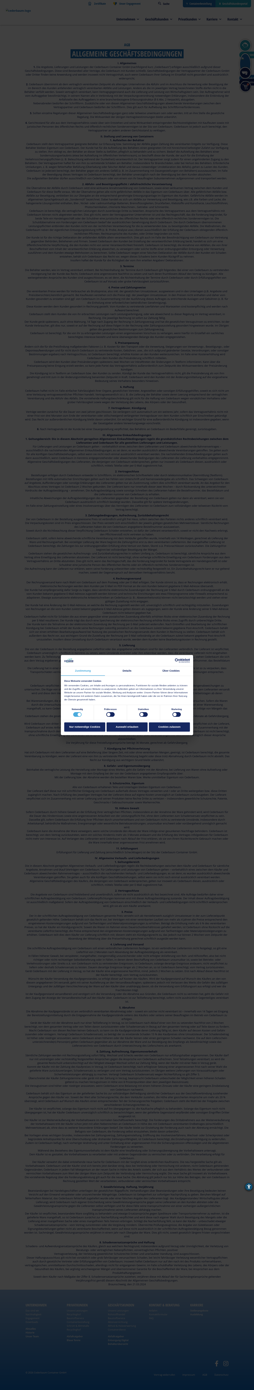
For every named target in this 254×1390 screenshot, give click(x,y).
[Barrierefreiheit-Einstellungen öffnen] (249, 1186)
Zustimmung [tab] (83, 670)
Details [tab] (127, 670)
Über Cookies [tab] (171, 670)
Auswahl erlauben (127, 727)
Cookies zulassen (169, 727)
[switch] (110, 714)
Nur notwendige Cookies (84, 727)
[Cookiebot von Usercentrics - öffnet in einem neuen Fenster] (177, 660)
